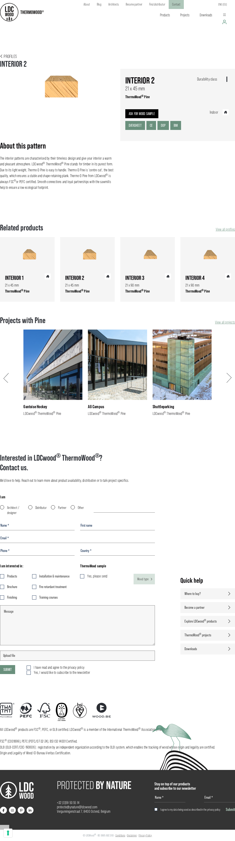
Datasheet (135, 125)
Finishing (12, 597)
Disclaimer (132, 835)
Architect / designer (13, 510)
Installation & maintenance (54, 576)
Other (81, 508)
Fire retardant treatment (53, 587)
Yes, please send (97, 576)
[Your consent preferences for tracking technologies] (8, 833)
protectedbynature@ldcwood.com (77, 807)
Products (12, 576)
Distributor (41, 508)
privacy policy (213, 809)
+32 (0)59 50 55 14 (68, 803)
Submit (7, 669)
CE (151, 125)
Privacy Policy (145, 835)
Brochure (12, 587)
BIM (176, 125)
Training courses (48, 597)
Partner (62, 508)
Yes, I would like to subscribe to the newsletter (62, 672)
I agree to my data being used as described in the (190, 809)
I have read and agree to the (59, 667)
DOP (163, 125)
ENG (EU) (222, 4)
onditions (121, 835)
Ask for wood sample (142, 114)
